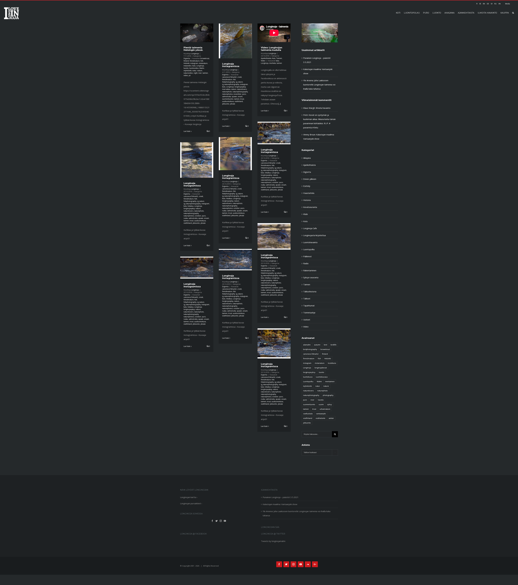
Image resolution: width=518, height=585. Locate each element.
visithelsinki (320, 418)
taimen (205, 73)
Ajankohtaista (266, 58)
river (200, 73)
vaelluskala (308, 413)
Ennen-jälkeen (309, 179)
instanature (203, 63)
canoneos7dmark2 (229, 77)
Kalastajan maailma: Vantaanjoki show (280, 504)
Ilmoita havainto (323, 108)
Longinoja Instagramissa (230, 65)
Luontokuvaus (322, 377)
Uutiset (306, 319)
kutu (194, 66)
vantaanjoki (321, 413)
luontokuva (307, 377)
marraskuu (226, 89)
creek (239, 77)
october (275, 182)
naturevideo (188, 73)
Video (263, 61)
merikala (272, 63)
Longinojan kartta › (188, 497)
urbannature (325, 409)
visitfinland (239, 101)
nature (199, 70)
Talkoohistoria (309, 291)
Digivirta (187, 58)
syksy (329, 404)
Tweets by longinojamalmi (273, 541)
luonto (186, 68)
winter (331, 418)
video (186, 75)
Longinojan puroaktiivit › (191, 503)
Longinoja (195, 53)
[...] (279, 103)
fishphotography (228, 82)
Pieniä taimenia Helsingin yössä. (193, 48)
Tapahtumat (309, 305)
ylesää (232, 104)
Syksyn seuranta (310, 277)
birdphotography (310, 349)
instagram (194, 63)
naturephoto (227, 91)
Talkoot (306, 298)
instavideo (188, 66)
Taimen (279, 58)
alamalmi (307, 344)
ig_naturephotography (230, 84)
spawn (234, 96)
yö (190, 75)
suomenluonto (227, 99)
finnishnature (195, 61)
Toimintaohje (309, 312)
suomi (321, 404)
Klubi (305, 214)
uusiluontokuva (228, 101)
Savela (320, 400)
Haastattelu (308, 193)
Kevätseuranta (310, 207)
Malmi (202, 68)
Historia (307, 200)
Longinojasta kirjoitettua (314, 235)
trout (242, 99)
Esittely (306, 186)
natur (194, 70)
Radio (306, 263)
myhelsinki (188, 70)
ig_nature (239, 82)
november (237, 94)
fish (201, 61)
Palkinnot (307, 256)
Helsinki (187, 63)
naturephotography (240, 91)
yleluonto (225, 104)
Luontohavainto (310, 242)
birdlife (333, 344)
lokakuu (268, 173)
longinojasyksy (240, 87)
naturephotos (227, 94)
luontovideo (194, 68)
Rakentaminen (309, 270)
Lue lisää (187, 131)
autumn (317, 344)
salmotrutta (226, 96)
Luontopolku (309, 249)
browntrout (204, 58)
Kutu (273, 58)
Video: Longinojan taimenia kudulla (271, 48)
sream (240, 96)
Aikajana (307, 158)
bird (325, 344)
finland (186, 61)
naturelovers (242, 89)
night (195, 73)
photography (328, 395)
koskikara (332, 363)
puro (244, 94)
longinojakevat (321, 367)
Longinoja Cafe (310, 228)
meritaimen (330, 381)
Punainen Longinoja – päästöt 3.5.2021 (281, 497)
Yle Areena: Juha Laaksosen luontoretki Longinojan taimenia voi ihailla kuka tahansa (319, 84)
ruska (263, 185)
